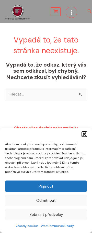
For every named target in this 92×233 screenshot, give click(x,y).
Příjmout (46, 186)
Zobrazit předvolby (46, 214)
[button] (84, 134)
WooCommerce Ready (57, 226)
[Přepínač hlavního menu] (71, 12)
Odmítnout (46, 200)
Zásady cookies (27, 226)
